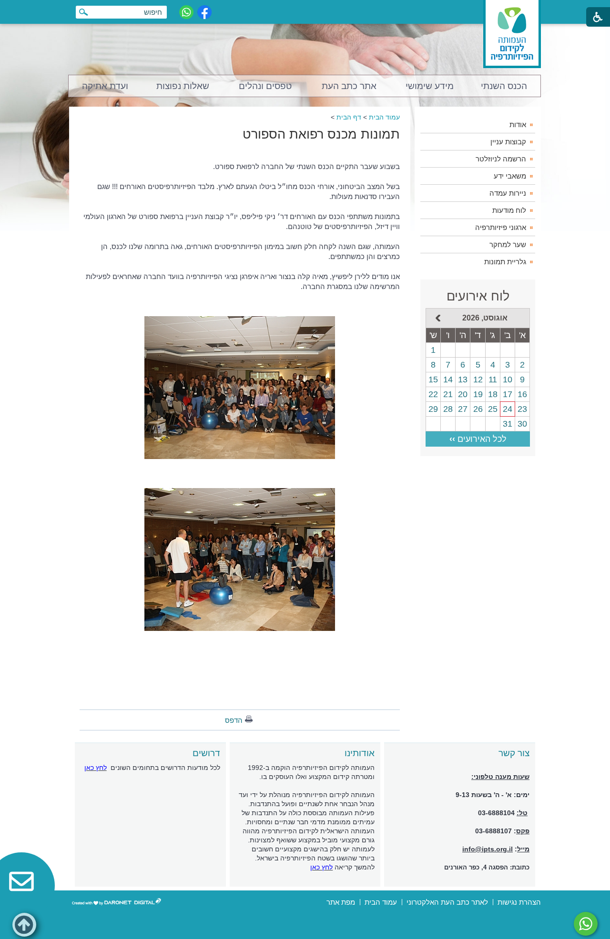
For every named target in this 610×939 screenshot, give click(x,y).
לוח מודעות (509, 210)
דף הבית (348, 117)
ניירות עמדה (507, 193)
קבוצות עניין (508, 142)
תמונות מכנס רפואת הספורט (321, 134)
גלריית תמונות (505, 262)
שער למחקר (507, 244)
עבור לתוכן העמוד (305, 9)
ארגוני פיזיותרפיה (500, 227)
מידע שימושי (430, 86)
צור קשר (513, 753)
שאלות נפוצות (182, 86)
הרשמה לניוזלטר (501, 159)
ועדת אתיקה (105, 86)
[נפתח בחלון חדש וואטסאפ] (186, 12)
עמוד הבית (384, 117)
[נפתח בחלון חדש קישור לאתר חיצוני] (586, 924)
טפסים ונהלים (265, 86)
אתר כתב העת (349, 86)
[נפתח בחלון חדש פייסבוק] (204, 12)
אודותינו (360, 753)
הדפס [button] (234, 720)
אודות (517, 124)
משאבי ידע (510, 176)
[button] (24, 925)
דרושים (206, 753)
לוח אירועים (478, 296)
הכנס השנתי (504, 86)
